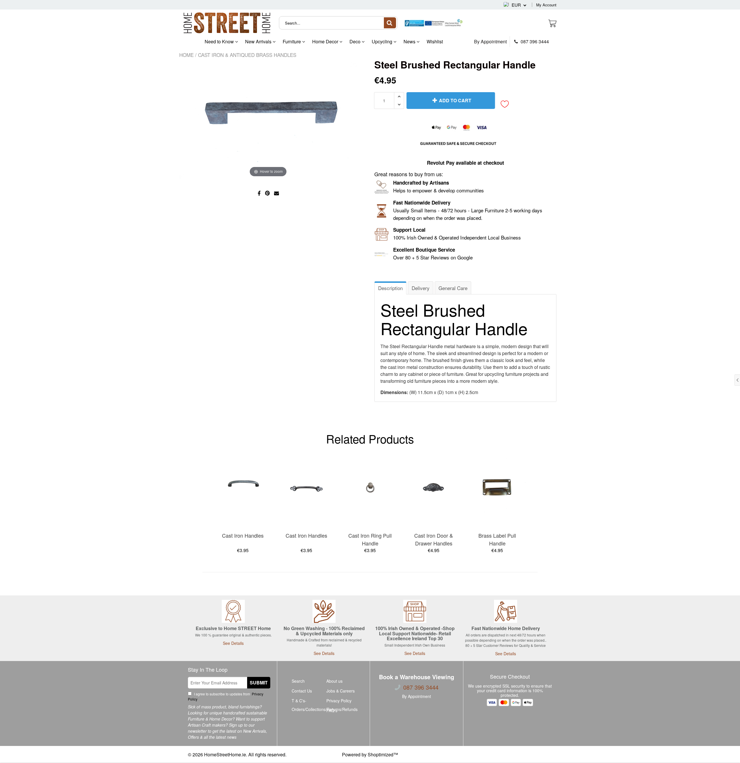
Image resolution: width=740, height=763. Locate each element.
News (410, 41)
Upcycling (382, 41)
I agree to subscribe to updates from (225, 696)
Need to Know (220, 41)
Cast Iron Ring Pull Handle (370, 539)
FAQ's (331, 710)
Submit (259, 682)
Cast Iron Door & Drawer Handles (433, 539)
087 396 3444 (534, 41)
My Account (546, 5)
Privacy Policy (339, 700)
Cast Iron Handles (243, 535)
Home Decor (325, 41)
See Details (233, 643)
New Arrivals (259, 41)
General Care (453, 288)
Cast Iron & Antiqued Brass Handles (247, 54)
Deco (355, 41)
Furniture (292, 41)
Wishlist (435, 41)
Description (390, 288)
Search (298, 681)
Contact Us (302, 691)
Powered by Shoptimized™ (370, 754)
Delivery (421, 288)
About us (334, 681)
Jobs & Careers (340, 691)
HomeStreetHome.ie (225, 754)
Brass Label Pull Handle (497, 539)
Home (186, 54)
